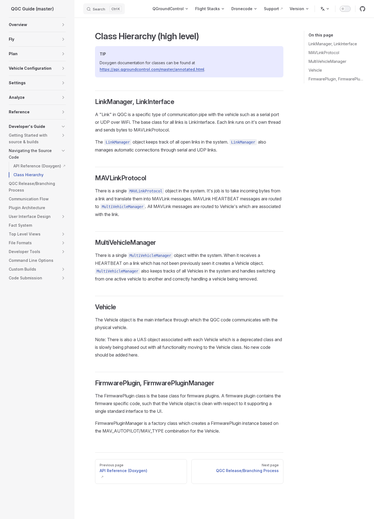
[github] (362, 9)
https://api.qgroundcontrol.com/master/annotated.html (152, 69)
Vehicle (315, 70)
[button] (63, 24)
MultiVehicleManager (327, 61)
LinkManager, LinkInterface (333, 43)
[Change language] (325, 9)
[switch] (345, 9)
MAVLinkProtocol (324, 52)
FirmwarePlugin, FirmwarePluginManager (337, 79)
